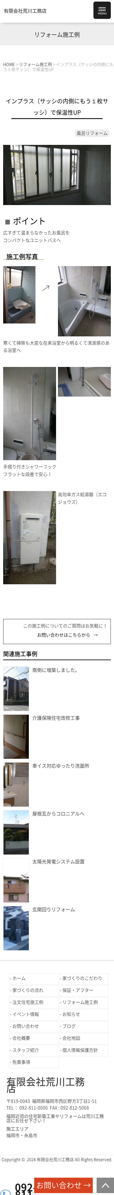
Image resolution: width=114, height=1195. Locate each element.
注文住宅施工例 (27, 1002)
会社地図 (71, 1038)
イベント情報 (25, 1014)
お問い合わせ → (63, 1185)
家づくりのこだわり (82, 978)
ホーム (19, 978)
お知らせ (71, 1014)
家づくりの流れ (27, 990)
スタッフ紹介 (25, 1050)
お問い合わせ (25, 1026)
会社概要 (21, 1038)
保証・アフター (77, 990)
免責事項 (21, 1062)
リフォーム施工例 (80, 1002)
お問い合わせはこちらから (63, 635)
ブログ (69, 1026)
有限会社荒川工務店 (25, 11)
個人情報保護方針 (80, 1050)
